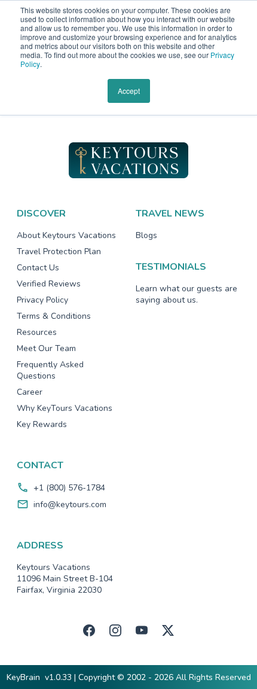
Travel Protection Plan (59, 251)
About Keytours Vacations (66, 235)
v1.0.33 (58, 677)
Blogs (146, 235)
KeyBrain (23, 677)
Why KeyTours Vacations (64, 408)
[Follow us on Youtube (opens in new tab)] (142, 630)
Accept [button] (129, 91)
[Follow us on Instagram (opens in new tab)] (115, 630)
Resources (37, 332)
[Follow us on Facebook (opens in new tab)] (89, 630)
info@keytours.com (69, 504)
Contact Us (38, 267)
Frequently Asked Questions (50, 370)
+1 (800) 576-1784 (69, 487)
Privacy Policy (42, 300)
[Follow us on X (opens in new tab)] (168, 630)
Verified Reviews (49, 283)
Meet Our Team (46, 348)
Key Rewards (42, 424)
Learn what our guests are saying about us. (186, 294)
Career (29, 392)
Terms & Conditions (54, 316)
